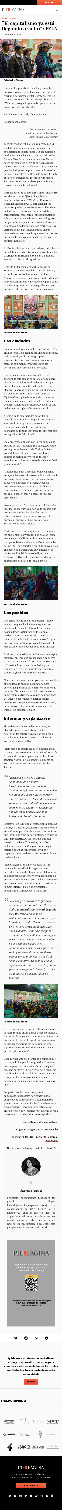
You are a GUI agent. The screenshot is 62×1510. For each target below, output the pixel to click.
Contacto (44, 1477)
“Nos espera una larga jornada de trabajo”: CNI (32, 1148)
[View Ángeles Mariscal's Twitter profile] (31, 1182)
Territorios (9, 18)
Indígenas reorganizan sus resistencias (36, 1129)
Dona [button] (51, 2)
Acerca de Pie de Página (30, 1474)
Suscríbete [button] (31, 1486)
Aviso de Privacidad (22, 1477)
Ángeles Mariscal (31, 1191)
